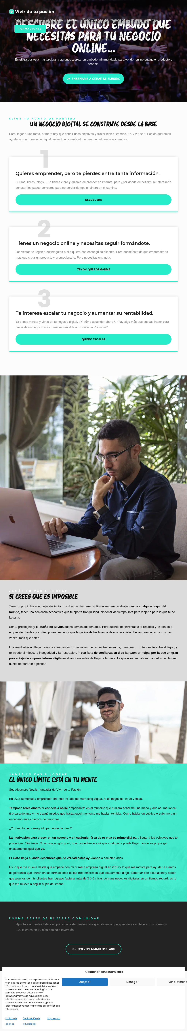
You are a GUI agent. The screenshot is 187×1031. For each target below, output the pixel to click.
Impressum (53, 1018)
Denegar (132, 982)
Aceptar (85, 982)
